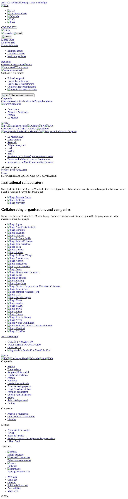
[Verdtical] (16, 328)
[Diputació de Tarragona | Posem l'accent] (23, 272)
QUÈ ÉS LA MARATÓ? (20, 341)
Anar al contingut (38, 2)
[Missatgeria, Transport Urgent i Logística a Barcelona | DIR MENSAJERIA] (19, 297)
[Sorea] (14, 269)
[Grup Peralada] (18, 266)
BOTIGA (23, 128)
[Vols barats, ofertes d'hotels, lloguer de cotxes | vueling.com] (15, 280)
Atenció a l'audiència (23, 101)
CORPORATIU (9, 27)
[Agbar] (14, 224)
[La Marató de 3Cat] (39, 131)
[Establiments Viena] (14, 311)
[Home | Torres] (14, 275)
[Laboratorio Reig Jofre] (16, 283)
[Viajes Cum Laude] (20, 322)
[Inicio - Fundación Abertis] (15, 261)
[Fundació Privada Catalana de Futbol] (29, 325)
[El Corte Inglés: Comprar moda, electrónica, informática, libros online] (19, 238)
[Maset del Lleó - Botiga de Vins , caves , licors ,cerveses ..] (14, 300)
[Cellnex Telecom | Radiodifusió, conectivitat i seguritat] (15, 249)
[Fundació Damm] (19, 241)
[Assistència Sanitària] (21, 227)
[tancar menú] (5, 104)
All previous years (16, 145)
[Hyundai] (16, 232)
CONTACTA (14, 347)
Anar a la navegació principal (15, 2)
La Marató (47, 101)
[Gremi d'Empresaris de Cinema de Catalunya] (33, 286)
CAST (10, 150)
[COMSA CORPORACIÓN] (16, 331)
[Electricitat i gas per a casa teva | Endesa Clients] (15, 252)
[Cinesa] (15, 314)
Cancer (4, 173)
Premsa (38, 101)
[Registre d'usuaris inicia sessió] (18, 33)
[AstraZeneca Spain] (17, 258)
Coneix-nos (7, 101)
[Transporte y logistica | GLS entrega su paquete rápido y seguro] (14, 294)
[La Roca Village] (19, 255)
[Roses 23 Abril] (23, 291)
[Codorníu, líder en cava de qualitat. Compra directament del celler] (16, 230)
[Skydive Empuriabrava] (15, 303)
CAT (9, 148)
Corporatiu (6, 98)
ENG (10, 153)
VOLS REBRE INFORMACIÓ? (24, 344)
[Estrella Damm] (19, 317)
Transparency (14, 139)
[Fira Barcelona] (18, 244)
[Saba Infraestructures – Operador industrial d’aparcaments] (14, 246)
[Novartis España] (15, 235)
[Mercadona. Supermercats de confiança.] (17, 263)
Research (12, 142)
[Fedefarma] (16, 277)
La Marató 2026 (15, 136)
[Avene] (14, 320)
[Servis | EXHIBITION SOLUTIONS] (14, 308)
